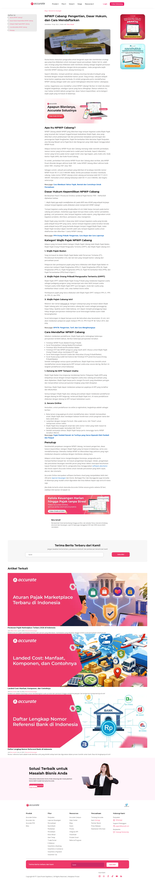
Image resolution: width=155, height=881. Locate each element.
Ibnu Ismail (70, 24)
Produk (55, 4)
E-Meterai (51, 843)
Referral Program (75, 840)
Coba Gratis (33, 787)
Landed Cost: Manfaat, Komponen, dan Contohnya (29, 688)
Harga (79, 4)
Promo (71, 829)
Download (72, 835)
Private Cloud (73, 837)
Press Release (96, 826)
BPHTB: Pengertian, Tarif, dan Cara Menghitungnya (74, 327)
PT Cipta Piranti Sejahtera (43, 877)
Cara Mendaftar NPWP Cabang (18, 27)
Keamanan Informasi (98, 829)
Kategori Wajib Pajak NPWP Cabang (19, 24)
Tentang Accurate (97, 817)
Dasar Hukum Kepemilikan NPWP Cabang (21, 20)
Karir (95, 820)
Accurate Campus (75, 817)
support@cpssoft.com (122, 826)
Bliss (27, 826)
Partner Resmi (96, 823)
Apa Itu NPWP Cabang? (16, 17)
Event (71, 826)
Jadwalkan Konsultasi (36, 785)
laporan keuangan (59, 478)
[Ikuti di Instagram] (99, 876)
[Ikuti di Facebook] (108, 876)
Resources (89, 4)
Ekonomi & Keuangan (55, 11)
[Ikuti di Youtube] (117, 876)
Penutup (12, 30)
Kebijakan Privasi (73, 877)
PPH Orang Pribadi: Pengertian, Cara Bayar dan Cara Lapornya (78, 235)
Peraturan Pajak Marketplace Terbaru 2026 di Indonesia (31, 628)
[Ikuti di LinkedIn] (121, 876)
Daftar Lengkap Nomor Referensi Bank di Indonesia (30, 749)
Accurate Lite (30, 820)
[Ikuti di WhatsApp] (104, 876)
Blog (46, 11)
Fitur (64, 4)
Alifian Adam (13, 631)
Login (105, 4)
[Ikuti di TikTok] (112, 876)
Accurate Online (31, 817)
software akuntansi (99, 466)
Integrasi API (73, 832)
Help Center (73, 820)
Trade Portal (52, 840)
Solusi (71, 4)
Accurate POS (30, 823)
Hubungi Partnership (122, 832)
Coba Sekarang (117, 4)
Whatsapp (119, 820)
